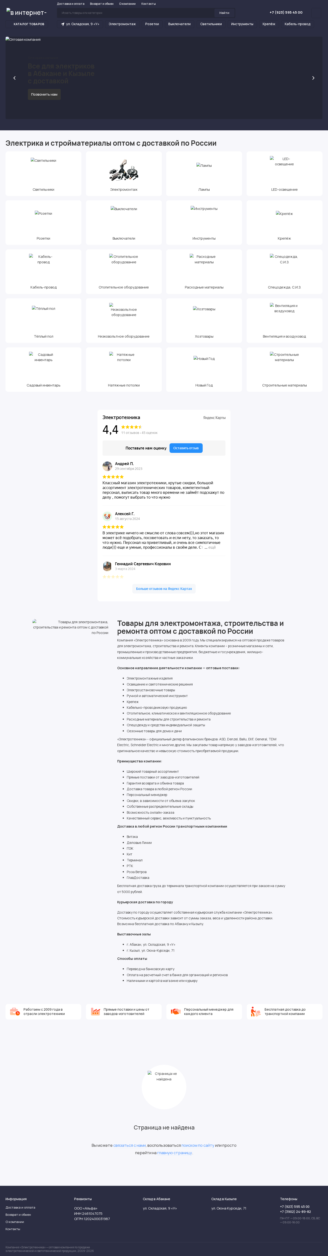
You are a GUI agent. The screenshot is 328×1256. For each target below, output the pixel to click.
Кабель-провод (297, 24)
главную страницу (174, 1152)
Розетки (152, 24)
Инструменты (242, 24)
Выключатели (179, 24)
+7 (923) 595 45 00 (286, 12)
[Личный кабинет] (316, 13)
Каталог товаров (29, 24)
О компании (127, 4)
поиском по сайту (198, 1145)
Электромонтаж (122, 24)
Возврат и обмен (102, 4)
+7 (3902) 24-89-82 (295, 1211)
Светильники (211, 24)
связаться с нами (129, 1145)
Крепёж (269, 24)
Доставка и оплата (71, 4)
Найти (224, 13)
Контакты (148, 4)
